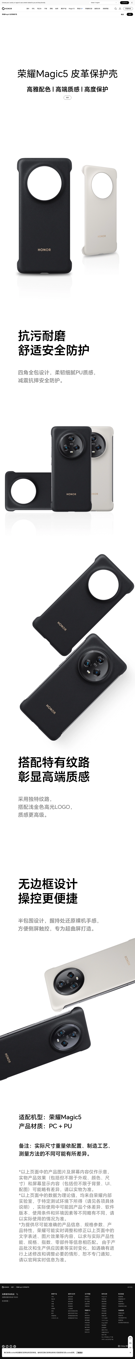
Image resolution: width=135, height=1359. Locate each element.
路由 (52, 1311)
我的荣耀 (104, 1301)
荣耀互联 (104, 1299)
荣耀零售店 (121, 1304)
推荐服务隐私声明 (73, 1315)
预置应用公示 (105, 1332)
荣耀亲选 (53, 1315)
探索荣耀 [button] (105, 8)
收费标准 (70, 1299)
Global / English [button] (95, 2)
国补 (28, 8)
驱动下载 (104, 1334)
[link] (3, 1346)
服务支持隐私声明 (73, 1311)
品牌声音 (87, 1304)
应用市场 (104, 1304)
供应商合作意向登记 (123, 1322)
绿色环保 (87, 1315)
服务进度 (70, 1301)
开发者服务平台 (122, 1318)
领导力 (86, 1313)
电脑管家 (104, 1325)
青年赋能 (87, 1320)
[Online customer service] (130, 1343)
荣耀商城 (128, 8)
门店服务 (70, 1308)
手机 (33, 8)
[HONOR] (6, 1287)
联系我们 (70, 1304)
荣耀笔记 (104, 1308)
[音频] (59, 8)
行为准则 (87, 1325)
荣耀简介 (87, 1296)
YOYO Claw (105, 1320)
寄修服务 (70, 1306)
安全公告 (87, 1332)
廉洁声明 (87, 1327)
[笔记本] (42, 8)
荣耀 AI (79, 8)
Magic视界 (105, 1323)
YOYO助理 (104, 1318)
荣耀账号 (104, 1306)
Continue (124, 2)
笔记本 (39, 8)
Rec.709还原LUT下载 (107, 1337)
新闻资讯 (87, 1299)
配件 (52, 1313)
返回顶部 (130, 1287)
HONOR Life (54, 1318)
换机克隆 (104, 1313)
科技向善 (87, 1322)
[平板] (48, 8)
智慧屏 (53, 1308)
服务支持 (97, 8)
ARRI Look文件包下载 (107, 1339)
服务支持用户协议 (73, 1313)
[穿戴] (53, 8)
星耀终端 (120, 1320)
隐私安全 (87, 1318)
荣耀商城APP (121, 1299)
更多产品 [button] (63, 8)
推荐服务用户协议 (73, 1318)
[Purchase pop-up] (130, 1338)
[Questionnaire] (130, 1348)
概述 (122, 14)
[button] (7, 1346)
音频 (56, 8)
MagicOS (72, 8)
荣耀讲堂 (120, 1315)
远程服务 (104, 1327)
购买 (130, 14)
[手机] (35, 8)
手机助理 (104, 1311)
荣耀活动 (87, 1306)
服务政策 (70, 1296)
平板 (45, 8)
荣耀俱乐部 (88, 8)
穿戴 (51, 8)
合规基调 (87, 1329)
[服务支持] (101, 8)
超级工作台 (105, 1330)
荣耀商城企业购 (122, 1306)
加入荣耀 (87, 1301)
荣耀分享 (104, 1315)
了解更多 (79, 1352)
